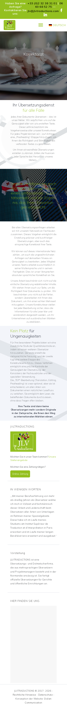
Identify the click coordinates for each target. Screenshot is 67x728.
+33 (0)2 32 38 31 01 (42, 3)
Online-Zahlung (20, 473)
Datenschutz (45, 694)
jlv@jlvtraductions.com (43, 11)
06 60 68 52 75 (49, 5)
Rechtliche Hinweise (24, 694)
